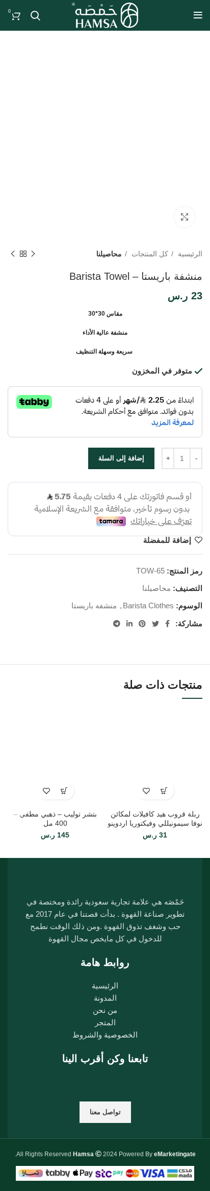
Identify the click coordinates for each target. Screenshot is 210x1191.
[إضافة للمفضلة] (146, 791)
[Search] (35, 15)
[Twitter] (91, 1083)
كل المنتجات (148, 254)
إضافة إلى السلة (121, 458)
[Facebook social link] (167, 623)
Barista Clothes (148, 605)
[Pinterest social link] (142, 623)
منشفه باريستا (94, 605)
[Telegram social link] (116, 623)
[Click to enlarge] (184, 217)
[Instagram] (119, 1083)
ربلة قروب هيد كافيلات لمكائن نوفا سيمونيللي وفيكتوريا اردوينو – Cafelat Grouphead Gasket (155, 823)
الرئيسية (189, 254)
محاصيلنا (109, 254)
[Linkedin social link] (129, 623)
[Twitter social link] (155, 623)
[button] (164, 791)
